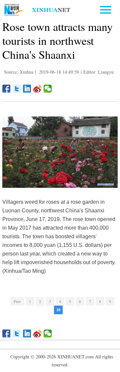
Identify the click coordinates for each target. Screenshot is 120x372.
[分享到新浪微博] (37, 89)
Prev (17, 301)
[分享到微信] (48, 89)
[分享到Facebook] (6, 89)
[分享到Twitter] (17, 89)
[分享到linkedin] (27, 89)
